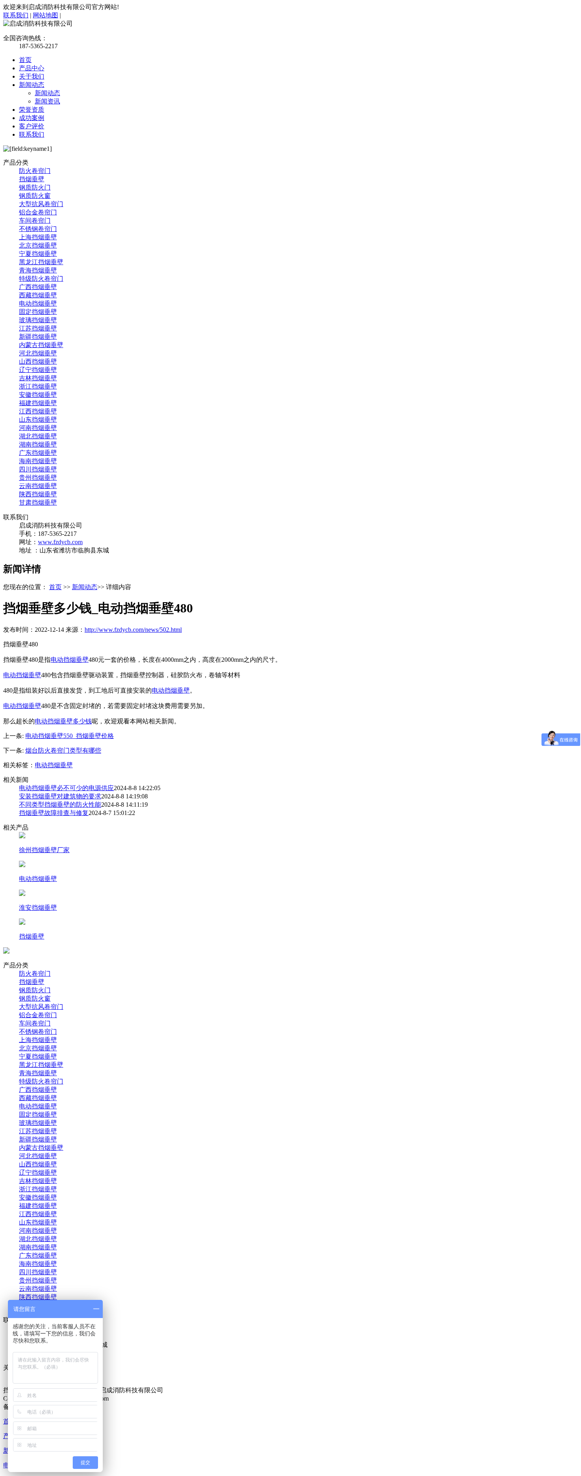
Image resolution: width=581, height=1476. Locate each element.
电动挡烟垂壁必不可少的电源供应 (66, 788)
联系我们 (15, 15)
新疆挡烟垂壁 (38, 336)
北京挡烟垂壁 (38, 245)
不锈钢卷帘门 (38, 228)
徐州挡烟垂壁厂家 (44, 850)
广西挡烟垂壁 (38, 287)
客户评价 (31, 126)
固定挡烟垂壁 (38, 311)
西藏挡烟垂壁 (38, 295)
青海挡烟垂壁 (38, 270)
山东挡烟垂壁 (38, 419)
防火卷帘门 (35, 170)
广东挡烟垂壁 (38, 452)
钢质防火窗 (35, 195)
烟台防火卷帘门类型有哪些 (63, 750)
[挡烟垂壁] (22, 922)
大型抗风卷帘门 (41, 204)
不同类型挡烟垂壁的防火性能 (60, 804)
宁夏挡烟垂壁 (38, 253)
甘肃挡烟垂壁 (38, 502)
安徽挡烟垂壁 (38, 394)
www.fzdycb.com (60, 542)
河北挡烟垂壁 (38, 353)
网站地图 (45, 15)
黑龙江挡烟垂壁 (41, 262)
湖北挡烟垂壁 (38, 436)
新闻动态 (31, 84)
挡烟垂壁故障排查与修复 (54, 812)
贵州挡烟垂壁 (38, 477)
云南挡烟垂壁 (38, 486)
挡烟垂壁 (31, 179)
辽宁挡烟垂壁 (38, 369)
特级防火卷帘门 (41, 278)
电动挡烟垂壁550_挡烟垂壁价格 (69, 735)
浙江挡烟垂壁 (38, 386)
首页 (25, 59)
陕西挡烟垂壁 (38, 494)
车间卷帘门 (35, 220)
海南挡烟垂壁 (38, 461)
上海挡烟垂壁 (38, 237)
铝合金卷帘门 (38, 212)
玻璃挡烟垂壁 (38, 320)
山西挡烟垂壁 (38, 361)
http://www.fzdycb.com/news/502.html (133, 629)
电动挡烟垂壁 (38, 303)
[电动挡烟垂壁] (22, 865)
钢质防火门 (35, 187)
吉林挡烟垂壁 (38, 378)
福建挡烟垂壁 (38, 403)
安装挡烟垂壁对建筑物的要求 (60, 796)
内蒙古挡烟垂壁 (41, 345)
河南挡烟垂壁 (38, 427)
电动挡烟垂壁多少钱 (63, 721)
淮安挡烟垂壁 (38, 907)
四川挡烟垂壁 (38, 469)
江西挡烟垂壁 (38, 411)
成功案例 (31, 118)
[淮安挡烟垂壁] (22, 893)
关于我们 (31, 76)
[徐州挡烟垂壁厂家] (22, 836)
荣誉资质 (31, 109)
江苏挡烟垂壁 (38, 328)
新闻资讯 (47, 101)
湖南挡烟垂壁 (38, 444)
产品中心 (31, 68)
